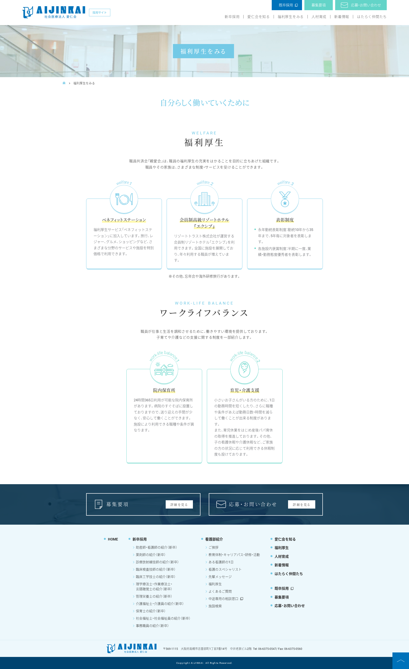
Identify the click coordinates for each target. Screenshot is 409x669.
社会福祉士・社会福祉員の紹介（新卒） (163, 618)
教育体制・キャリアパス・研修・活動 (234, 554)
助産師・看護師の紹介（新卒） (156, 547)
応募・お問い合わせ (366, 5)
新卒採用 (232, 16)
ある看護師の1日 (221, 562)
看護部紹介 (214, 539)
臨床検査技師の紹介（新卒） (156, 569)
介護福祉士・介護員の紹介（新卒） (160, 603)
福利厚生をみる (291, 16)
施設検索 (215, 606)
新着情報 (341, 16)
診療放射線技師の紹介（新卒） (157, 562)
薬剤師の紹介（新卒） (151, 554)
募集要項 (318, 5)
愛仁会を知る (258, 16)
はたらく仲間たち (372, 16)
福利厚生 (215, 584)
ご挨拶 (213, 547)
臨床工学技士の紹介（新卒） (156, 576)
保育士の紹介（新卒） (151, 611)
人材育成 (318, 16)
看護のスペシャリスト (225, 569)
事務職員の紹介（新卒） (152, 625)
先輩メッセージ (220, 576)
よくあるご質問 (220, 591)
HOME (113, 539)
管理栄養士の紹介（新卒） (154, 596)
